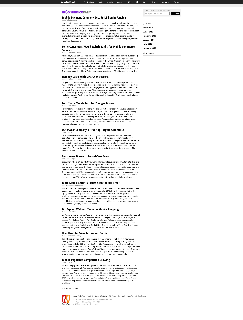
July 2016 (147, 44)
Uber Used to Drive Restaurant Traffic (84, 233)
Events (100, 2)
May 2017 (148, 27)
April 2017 (148, 31)
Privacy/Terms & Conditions (136, 296)
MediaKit (90, 296)
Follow (176, 2)
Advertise (166, 2)
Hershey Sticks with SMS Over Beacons (85, 76)
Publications (89, 2)
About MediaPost (79, 296)
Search (137, 2)
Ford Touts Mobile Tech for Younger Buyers (88, 103)
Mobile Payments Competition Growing (86, 260)
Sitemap (121, 296)
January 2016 (149, 48)
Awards (110, 2)
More (130, 2)
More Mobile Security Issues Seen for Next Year (90, 183)
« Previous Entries (70, 288)
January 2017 (149, 36)
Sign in (145, 2)
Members (120, 2)
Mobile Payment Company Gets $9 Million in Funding (94, 17)
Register (155, 2)
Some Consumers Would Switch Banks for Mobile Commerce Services (98, 48)
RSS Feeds (112, 296)
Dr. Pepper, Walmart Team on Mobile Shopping (90, 209)
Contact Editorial (101, 296)
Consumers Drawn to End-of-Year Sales (85, 156)
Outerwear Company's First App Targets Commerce (93, 130)
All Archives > (148, 53)
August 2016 (149, 40)
